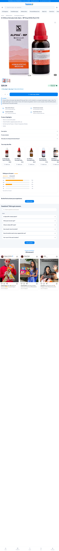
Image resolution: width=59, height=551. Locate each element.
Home (2, 15)
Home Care (51, 11)
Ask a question (29, 242)
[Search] (5, 7)
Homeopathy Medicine (19, 15)
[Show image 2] (9, 81)
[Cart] (56, 7)
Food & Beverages (14, 11)
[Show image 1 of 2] (29, 75)
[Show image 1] (4, 81)
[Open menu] (2, 7)
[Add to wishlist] (55, 22)
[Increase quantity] (7, 94)
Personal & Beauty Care (34, 11)
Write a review (29, 201)
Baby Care (44, 11)
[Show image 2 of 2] (30, 75)
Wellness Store (24, 11)
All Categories (5, 11)
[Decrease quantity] (3, 94)
